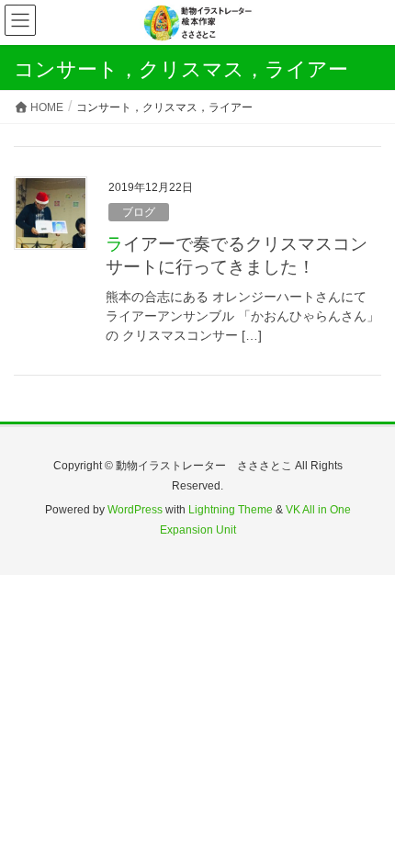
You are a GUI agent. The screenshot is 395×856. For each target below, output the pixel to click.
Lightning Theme (230, 509)
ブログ (138, 212)
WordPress (135, 509)
